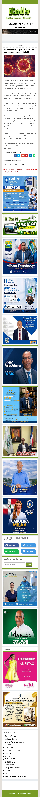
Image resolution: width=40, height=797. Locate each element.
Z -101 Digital (10, 762)
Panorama (9, 770)
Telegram (29, 551)
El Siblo (8, 745)
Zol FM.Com (10, 756)
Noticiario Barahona (13, 750)
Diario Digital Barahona (14, 742)
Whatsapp (13, 551)
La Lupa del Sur (11, 739)
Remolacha (9, 765)
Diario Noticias (11, 747)
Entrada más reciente (14, 169)
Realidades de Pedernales (15, 776)
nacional (21, 45)
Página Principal (11, 172)
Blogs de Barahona (12, 768)
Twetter (29, 545)
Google (8, 753)
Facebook (13, 545)
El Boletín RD (10, 759)
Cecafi (7, 773)
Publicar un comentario (14, 164)
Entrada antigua (30, 169)
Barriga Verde (10, 736)
